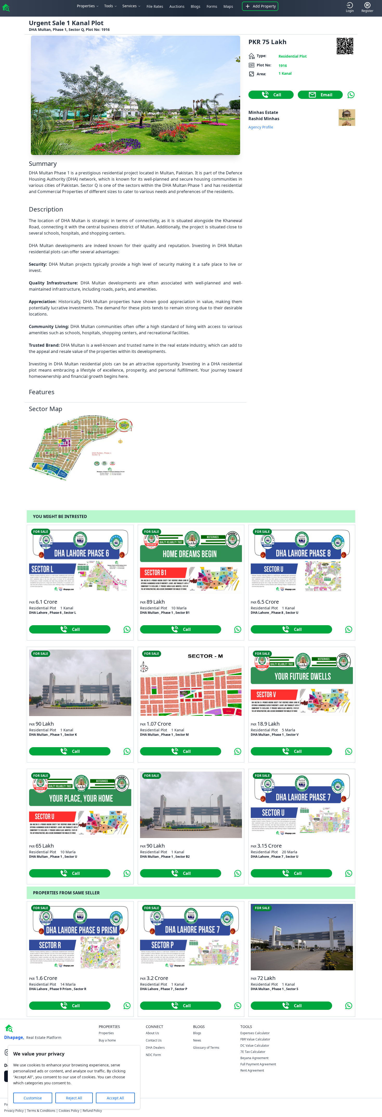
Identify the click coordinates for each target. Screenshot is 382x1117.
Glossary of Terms (206, 1047)
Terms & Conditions (41, 1110)
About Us (152, 1033)
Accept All (115, 1097)
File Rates (155, 6)
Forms (212, 6)
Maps (228, 6)
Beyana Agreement (254, 1058)
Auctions (177, 6)
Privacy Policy (14, 1110)
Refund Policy (92, 1110)
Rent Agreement (252, 1070)
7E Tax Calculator (252, 1052)
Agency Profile (260, 127)
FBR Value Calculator (255, 1039)
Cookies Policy (69, 1110)
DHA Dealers (155, 1047)
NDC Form (153, 1055)
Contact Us (154, 1040)
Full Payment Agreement (258, 1064)
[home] (5, 7)
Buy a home (107, 1040)
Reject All (74, 1097)
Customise (33, 1097)
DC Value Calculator (254, 1045)
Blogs (195, 6)
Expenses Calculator (255, 1033)
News (197, 1040)
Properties (106, 1033)
